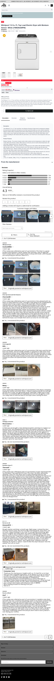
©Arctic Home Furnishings (6, 670)
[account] (45, 5)
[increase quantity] (4, 110)
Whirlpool (5, 31)
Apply (3, 92)
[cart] (48, 5)
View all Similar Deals (7, 16)
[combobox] (27, 10)
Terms (7, 92)
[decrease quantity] (4, 111)
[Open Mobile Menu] (52, 5)
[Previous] (3, 51)
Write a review (16, 29)
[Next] (51, 51)
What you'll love (5, 96)
